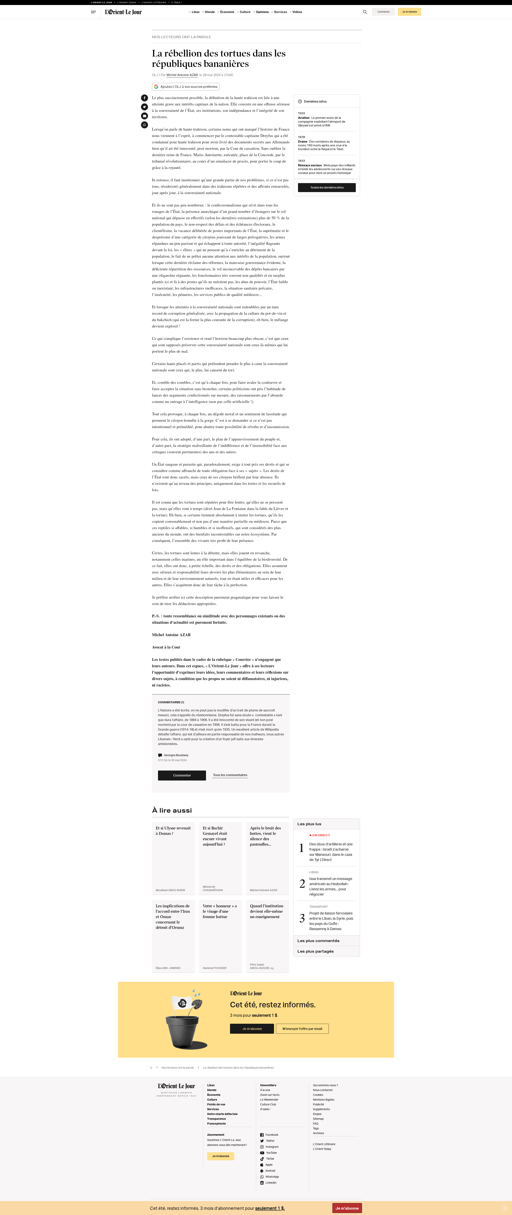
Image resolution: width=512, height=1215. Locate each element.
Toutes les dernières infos (327, 187)
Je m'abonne (347, 1208)
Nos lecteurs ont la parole (181, 37)
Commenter (182, 775)
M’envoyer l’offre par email (302, 1029)
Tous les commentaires (230, 775)
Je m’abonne (252, 1029)
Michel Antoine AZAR (182, 75)
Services (213, 1109)
